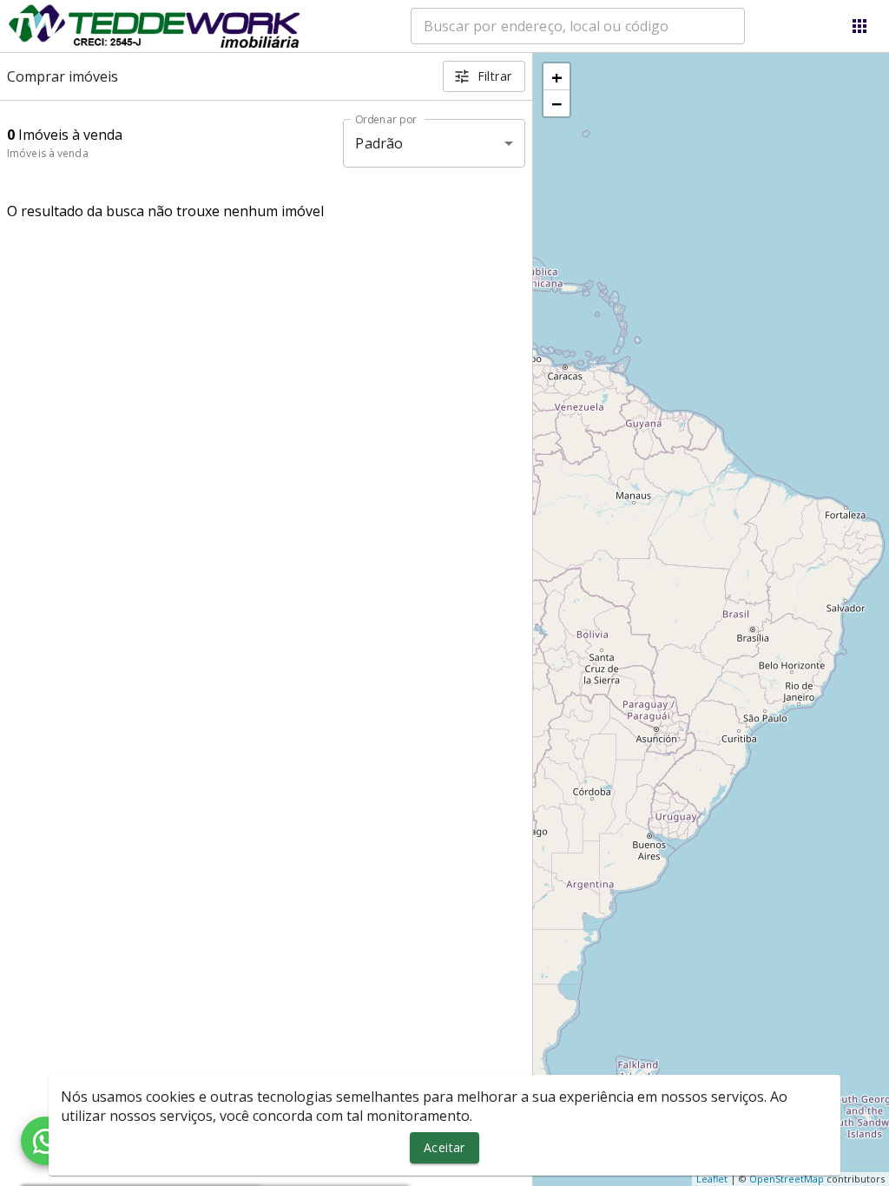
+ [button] (557, 76)
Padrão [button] (379, 143)
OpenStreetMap (786, 1178)
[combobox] (578, 26)
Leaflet (712, 1178)
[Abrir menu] (859, 26)
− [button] (557, 103)
